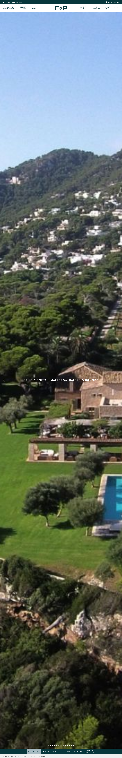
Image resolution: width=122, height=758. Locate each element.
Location (78, 751)
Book (116, 7)
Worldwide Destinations (9, 8)
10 (65, 745)
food (54, 751)
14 (73, 745)
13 (71, 745)
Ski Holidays (96, 8)
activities (65, 751)
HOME (5, 756)
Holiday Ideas (23, 8)
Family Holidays (83, 8)
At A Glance (34, 751)
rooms (46, 751)
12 (69, 745)
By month (34, 8)
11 (67, 745)
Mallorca (89, 751)
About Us (107, 8)
